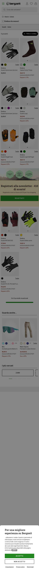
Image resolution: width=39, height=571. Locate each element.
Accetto (19, 556)
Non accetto (19, 562)
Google (14, 550)
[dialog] (19, 548)
